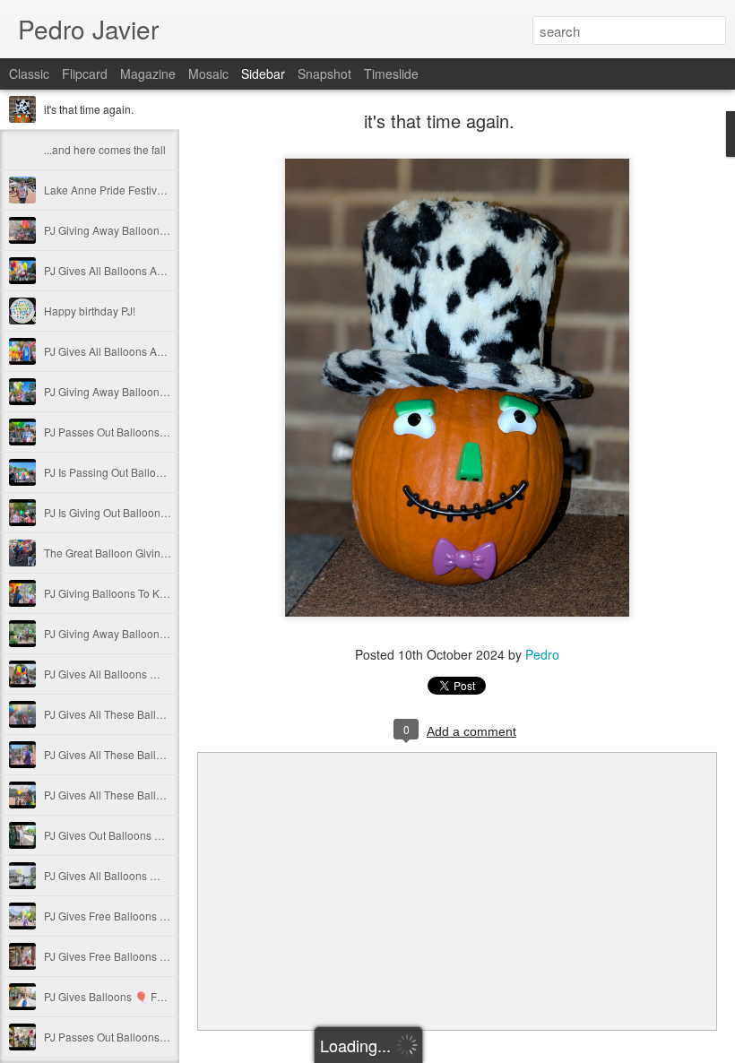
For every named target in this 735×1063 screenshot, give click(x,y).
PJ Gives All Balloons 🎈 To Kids (123, 673)
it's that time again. (89, 109)
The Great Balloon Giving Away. (121, 552)
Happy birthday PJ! (89, 310)
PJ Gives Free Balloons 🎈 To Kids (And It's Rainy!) (167, 956)
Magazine (148, 73)
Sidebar (263, 73)
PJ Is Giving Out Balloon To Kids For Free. (145, 512)
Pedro (542, 654)
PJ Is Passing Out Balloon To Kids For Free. (149, 472)
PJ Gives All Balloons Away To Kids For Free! (153, 270)
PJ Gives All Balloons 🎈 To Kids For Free (145, 875)
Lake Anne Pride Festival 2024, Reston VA (147, 189)
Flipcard (85, 73)
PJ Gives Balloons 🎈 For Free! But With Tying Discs (170, 996)
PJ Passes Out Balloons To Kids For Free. (144, 431)
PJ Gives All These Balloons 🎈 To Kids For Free (161, 714)
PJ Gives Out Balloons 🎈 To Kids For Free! (148, 835)
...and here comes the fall (105, 149)
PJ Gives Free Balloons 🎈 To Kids (128, 915)
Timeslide (391, 73)
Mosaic (208, 73)
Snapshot (324, 73)
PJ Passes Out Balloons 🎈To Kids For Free (149, 1036)
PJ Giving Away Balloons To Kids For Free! (147, 230)
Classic (29, 73)
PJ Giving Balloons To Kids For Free (131, 593)
